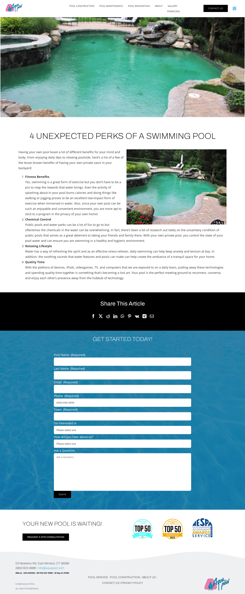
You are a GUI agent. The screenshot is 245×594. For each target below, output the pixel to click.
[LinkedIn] (115, 316)
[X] (100, 316)
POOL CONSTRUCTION (125, 577)
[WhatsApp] (122, 316)
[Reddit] (108, 316)
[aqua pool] (14, 5)
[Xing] (144, 316)
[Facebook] (93, 316)
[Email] (152, 316)
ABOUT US (149, 577)
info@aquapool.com (51, 568)
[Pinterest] (129, 316)
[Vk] (137, 316)
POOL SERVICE (98, 577)
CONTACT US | (111, 583)
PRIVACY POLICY (132, 583)
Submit (62, 494)
